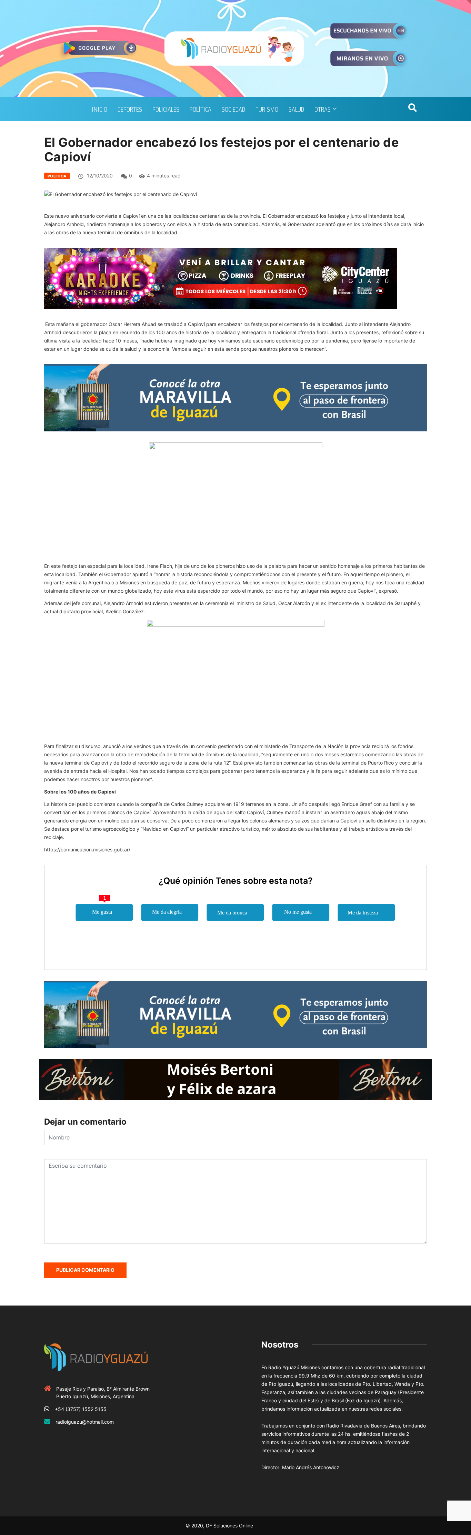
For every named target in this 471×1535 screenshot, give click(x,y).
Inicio (99, 109)
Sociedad (233, 109)
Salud (296, 109)
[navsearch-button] (412, 109)
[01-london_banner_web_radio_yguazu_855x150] (235, 397)
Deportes (130, 109)
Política (200, 109)
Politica (57, 176)
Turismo (266, 109)
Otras (322, 109)
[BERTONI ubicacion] (235, 1079)
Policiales (165, 109)
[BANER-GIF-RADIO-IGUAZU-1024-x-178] (220, 278)
